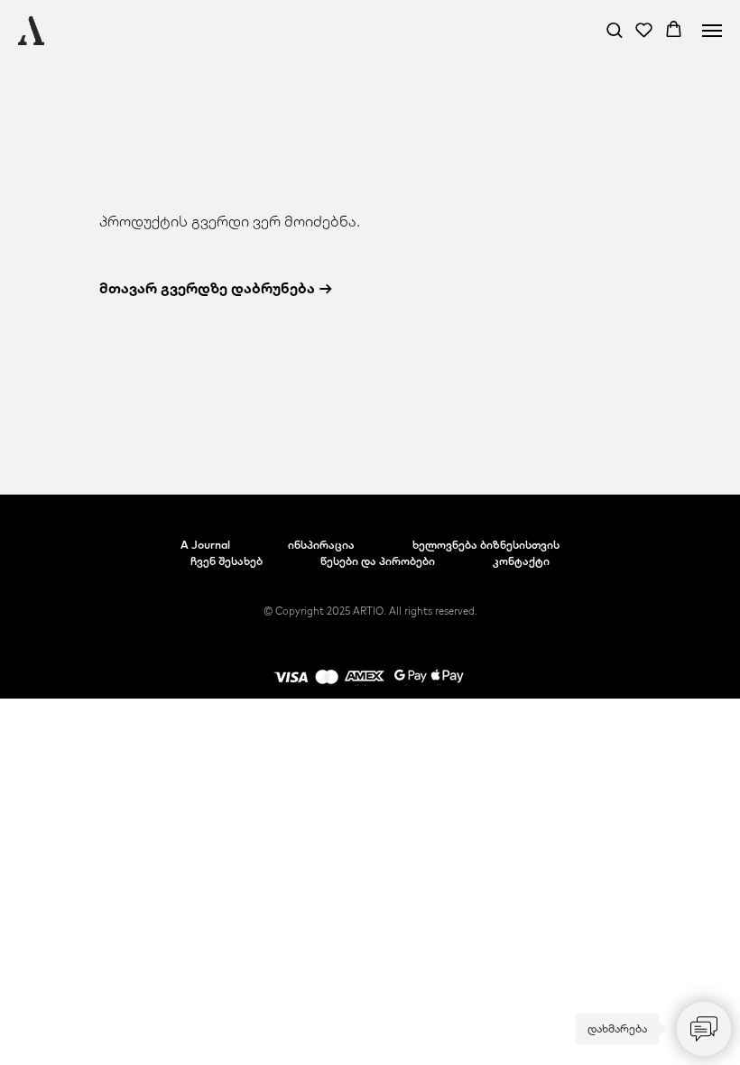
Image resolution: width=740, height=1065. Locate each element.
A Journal (205, 544)
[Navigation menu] (712, 30)
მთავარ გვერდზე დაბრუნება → (216, 288)
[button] (614, 29)
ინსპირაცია (321, 544)
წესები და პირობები (377, 561)
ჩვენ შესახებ (226, 561)
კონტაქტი (521, 561)
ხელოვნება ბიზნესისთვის (486, 544)
